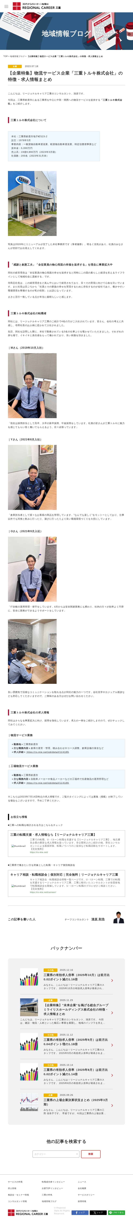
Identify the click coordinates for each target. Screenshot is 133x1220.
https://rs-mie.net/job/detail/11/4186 (47, 783)
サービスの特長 (15, 1182)
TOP (5, 56)
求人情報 (12, 1188)
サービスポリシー (86, 1195)
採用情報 (82, 1201)
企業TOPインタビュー (52, 1188)
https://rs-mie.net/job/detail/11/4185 (47, 752)
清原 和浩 (98, 919)
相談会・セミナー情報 (18, 1195)
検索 (90, 1154)
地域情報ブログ (17, 56)
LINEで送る (118, 1212)
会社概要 (82, 1188)
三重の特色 (47, 1195)
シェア (82, 1212)
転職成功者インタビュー (53, 1182)
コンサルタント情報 (17, 1201)
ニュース (82, 1182)
